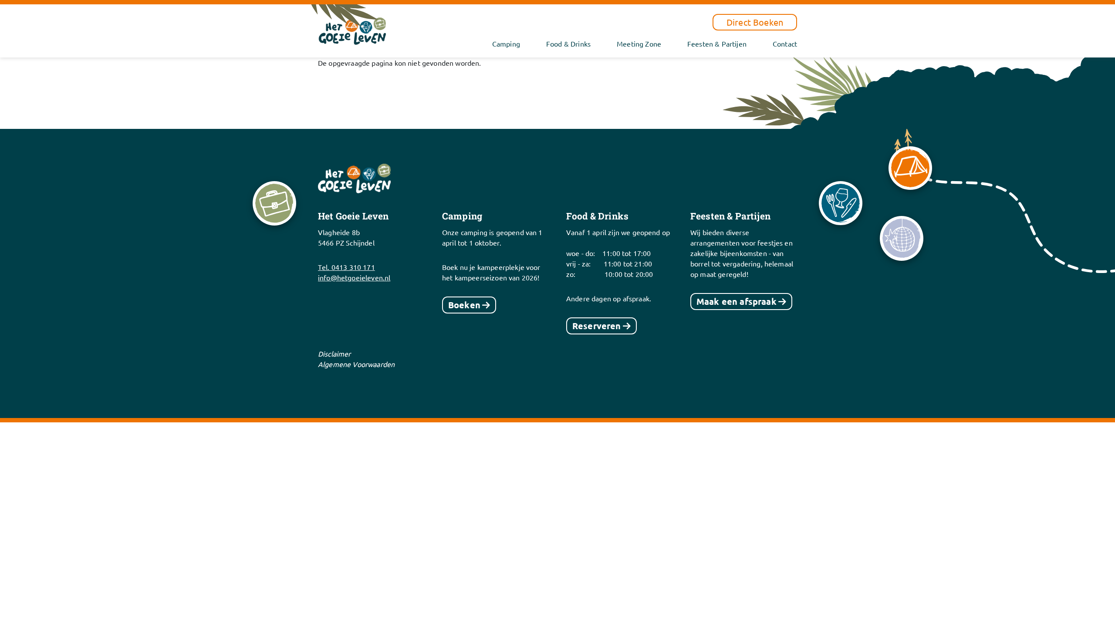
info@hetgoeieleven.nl (354, 277)
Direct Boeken (754, 22)
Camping (506, 43)
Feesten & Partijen (717, 43)
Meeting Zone (639, 43)
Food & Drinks (568, 43)
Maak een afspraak (736, 301)
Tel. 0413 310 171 (346, 267)
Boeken (464, 304)
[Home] (353, 29)
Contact (785, 43)
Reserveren (596, 325)
